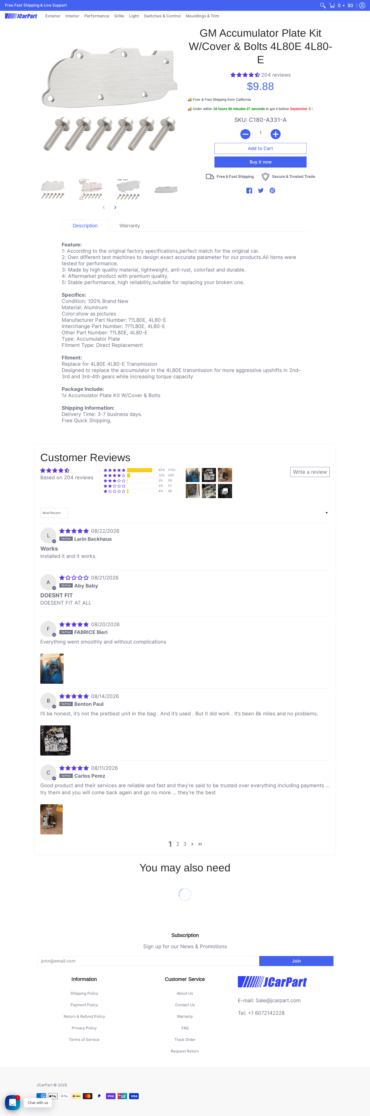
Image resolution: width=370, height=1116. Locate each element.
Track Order (185, 1039)
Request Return (185, 1051)
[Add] (276, 134)
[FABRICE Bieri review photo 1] (52, 669)
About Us (185, 993)
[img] (74, 531)
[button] (341, 5)
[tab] (85, 226)
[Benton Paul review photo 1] (55, 740)
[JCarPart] (21, 16)
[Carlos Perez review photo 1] (51, 819)
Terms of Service (84, 1039)
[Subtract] (245, 134)
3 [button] (185, 844)
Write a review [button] (310, 472)
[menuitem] (322, 5)
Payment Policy (84, 1004)
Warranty (185, 1016)
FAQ (185, 1028)
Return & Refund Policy (84, 1016)
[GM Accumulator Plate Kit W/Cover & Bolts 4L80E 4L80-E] (52, 189)
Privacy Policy (84, 1028)
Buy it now (261, 162)
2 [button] (177, 844)
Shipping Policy (84, 993)
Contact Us (185, 1004)
